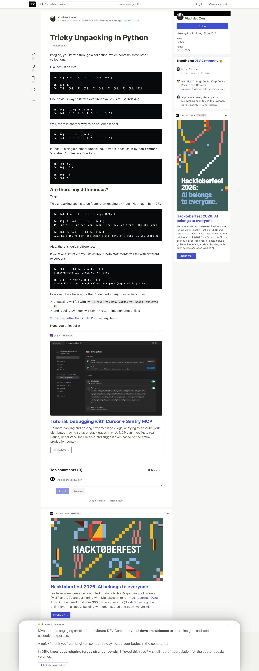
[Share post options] (33, 101)
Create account (218, 4)
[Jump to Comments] (33, 67)
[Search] (42, 4)
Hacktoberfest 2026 (143, 598)
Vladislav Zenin (67, 17)
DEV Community (206, 60)
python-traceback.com (129, 20)
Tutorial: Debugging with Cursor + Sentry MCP (101, 421)
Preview (78, 491)
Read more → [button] (60, 614)
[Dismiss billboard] (233, 624)
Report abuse (117, 500)
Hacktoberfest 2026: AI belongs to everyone (99, 586)
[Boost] (33, 90)
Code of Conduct (97, 500)
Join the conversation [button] (52, 665)
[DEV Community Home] (32, 4)
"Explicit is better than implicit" (71, 318)
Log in (199, 4)
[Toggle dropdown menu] (160, 335)
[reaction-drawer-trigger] (33, 56)
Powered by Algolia (127, 4)
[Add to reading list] (33, 79)
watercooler (58, 45)
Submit (62, 491)
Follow (202, 26)
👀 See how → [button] (61, 449)
